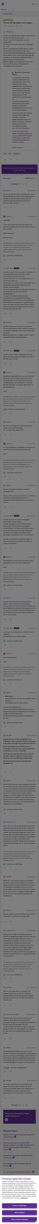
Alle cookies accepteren (19, 1219)
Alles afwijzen (19, 1212)
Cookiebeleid (24, 1198)
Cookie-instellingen (19, 1205)
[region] (19, 1199)
